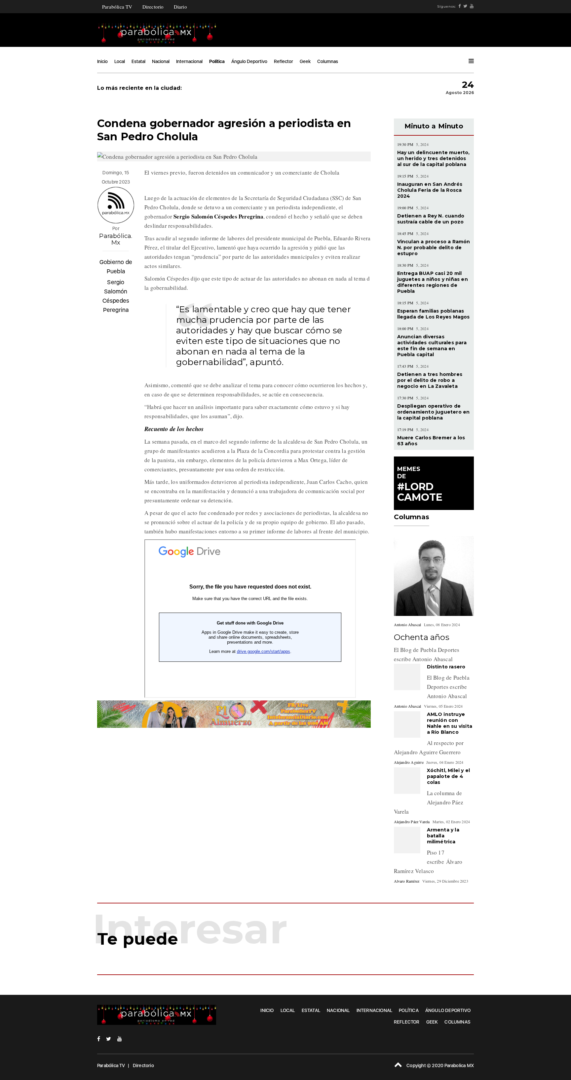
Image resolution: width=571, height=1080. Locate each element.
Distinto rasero (446, 667)
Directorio (153, 6)
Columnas (327, 61)
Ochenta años (421, 637)
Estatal (138, 61)
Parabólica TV (117, 6)
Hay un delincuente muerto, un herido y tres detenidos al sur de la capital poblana (433, 158)
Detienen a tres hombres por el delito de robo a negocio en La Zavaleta (430, 380)
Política (217, 61)
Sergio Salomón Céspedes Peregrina (116, 296)
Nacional (161, 61)
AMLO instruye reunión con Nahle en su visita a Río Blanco (450, 723)
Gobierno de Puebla (115, 266)
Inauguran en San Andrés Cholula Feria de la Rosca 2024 (430, 190)
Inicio (102, 61)
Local (119, 61)
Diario (180, 6)
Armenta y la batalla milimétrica (443, 836)
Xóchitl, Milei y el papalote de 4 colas (448, 776)
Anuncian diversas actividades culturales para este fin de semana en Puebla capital (432, 345)
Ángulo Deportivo (249, 61)
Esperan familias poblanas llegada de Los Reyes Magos (433, 314)
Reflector (283, 61)
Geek (305, 61)
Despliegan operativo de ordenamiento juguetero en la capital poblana (433, 412)
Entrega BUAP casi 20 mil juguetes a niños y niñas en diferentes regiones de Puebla (432, 282)
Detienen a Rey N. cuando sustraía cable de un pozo (431, 219)
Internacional (189, 61)
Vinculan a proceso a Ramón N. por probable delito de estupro (433, 247)
